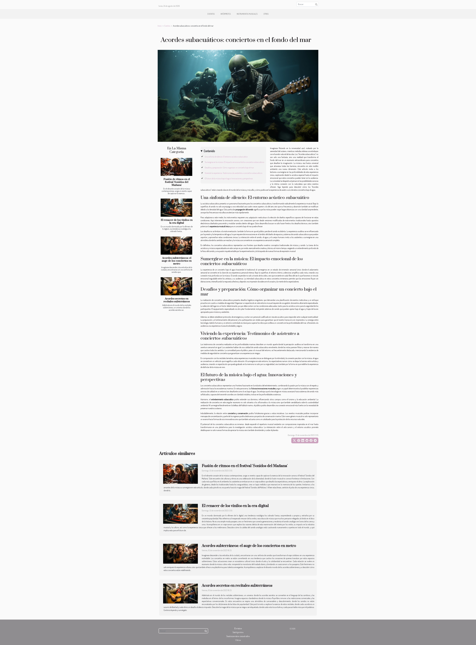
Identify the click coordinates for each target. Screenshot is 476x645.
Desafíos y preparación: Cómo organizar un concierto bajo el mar (229, 167)
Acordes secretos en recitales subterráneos (177, 300)
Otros (266, 14)
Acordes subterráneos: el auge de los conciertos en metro (177, 260)
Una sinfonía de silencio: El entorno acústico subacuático (226, 156)
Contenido (209, 151)
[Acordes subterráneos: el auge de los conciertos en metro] (176, 246)
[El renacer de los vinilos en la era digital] (176, 208)
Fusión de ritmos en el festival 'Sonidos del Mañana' (177, 182)
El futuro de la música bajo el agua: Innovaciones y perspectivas (229, 178)
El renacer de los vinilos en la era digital (177, 221)
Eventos (211, 14)
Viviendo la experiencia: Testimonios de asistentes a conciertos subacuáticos (233, 173)
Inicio (160, 26)
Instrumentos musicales (247, 14)
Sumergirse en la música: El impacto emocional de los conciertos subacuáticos (234, 162)
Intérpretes (226, 14)
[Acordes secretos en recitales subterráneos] (176, 286)
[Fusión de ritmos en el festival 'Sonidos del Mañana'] (176, 167)
